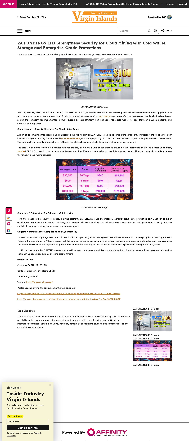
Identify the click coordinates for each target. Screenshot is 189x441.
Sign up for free (28, 427)
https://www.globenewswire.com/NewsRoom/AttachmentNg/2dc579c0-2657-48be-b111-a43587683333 (68, 293)
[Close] (50, 385)
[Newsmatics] (9, 230)
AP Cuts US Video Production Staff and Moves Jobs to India (122, 4)
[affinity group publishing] (9, 223)
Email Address (15, 416)
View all (183, 4)
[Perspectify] (9, 217)
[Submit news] (9, 211)
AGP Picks (8, 4)
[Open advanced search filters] (155, 31)
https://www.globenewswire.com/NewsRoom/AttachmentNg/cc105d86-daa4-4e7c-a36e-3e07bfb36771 (69, 299)
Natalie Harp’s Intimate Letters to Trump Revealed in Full (42, 4)
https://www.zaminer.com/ (39, 282)
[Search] (149, 31)
